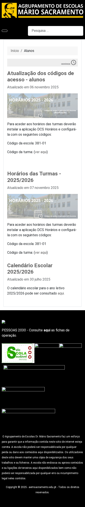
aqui (47, 330)
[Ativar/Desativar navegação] (4, 31)
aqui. (61, 293)
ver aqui (41, 152)
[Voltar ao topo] (80, 502)
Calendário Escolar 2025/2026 (30, 268)
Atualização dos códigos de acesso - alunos (40, 76)
